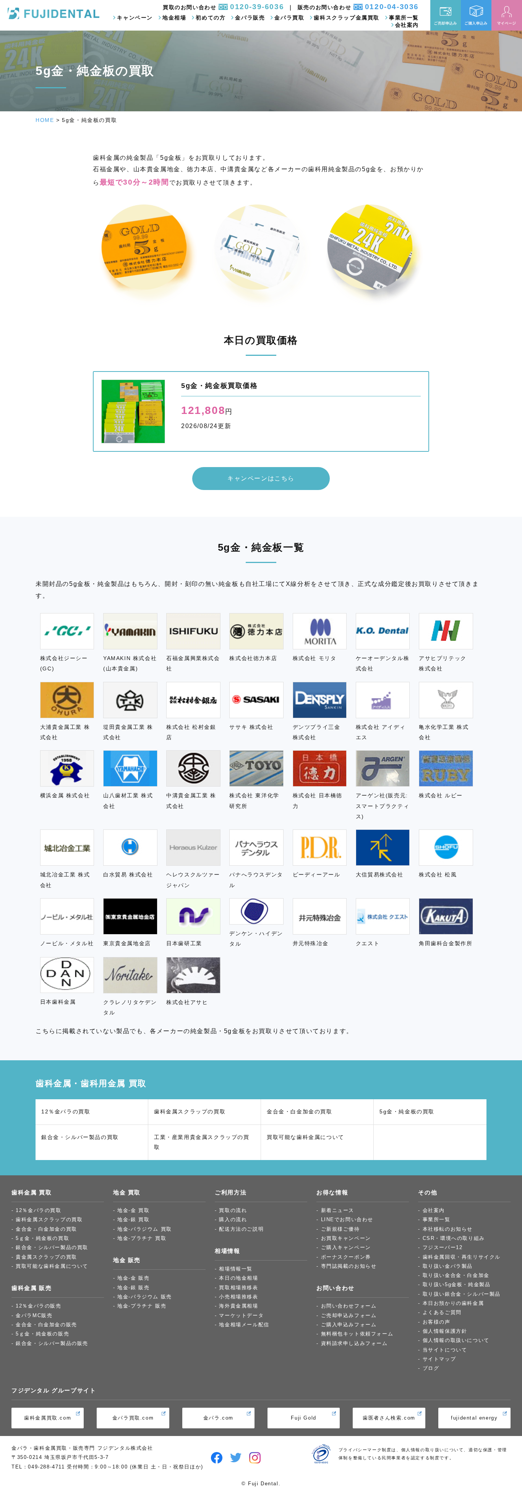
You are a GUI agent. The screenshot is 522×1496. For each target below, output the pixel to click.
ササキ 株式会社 (251, 727)
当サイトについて (445, 1350)
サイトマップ (439, 1359)
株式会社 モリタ (315, 658)
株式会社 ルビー (441, 795)
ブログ (431, 1368)
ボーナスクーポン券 (346, 1257)
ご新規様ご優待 (340, 1229)
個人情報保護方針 (445, 1331)
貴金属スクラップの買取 (46, 1257)
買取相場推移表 (238, 1287)
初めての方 (210, 18)
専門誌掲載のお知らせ (349, 1266)
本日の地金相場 (238, 1278)
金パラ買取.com (133, 1418)
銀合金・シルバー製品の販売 (52, 1343)
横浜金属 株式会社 (65, 795)
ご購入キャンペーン (346, 1247)
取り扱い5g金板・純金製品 (457, 1284)
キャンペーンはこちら (261, 478)
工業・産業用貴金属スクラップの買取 (202, 1142)
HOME (45, 120)
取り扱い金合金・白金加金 (456, 1275)
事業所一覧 (404, 18)
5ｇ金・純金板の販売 (42, 1334)
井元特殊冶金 (311, 943)
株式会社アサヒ (187, 1002)
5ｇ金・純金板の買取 (42, 1238)
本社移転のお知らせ (448, 1229)
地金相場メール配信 (244, 1324)
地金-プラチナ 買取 (141, 1238)
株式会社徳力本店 (253, 658)
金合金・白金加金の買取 (299, 1112)
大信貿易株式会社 (380, 874)
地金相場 (174, 18)
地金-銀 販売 (133, 1287)
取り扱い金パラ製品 (448, 1266)
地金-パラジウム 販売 (144, 1297)
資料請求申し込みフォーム (354, 1343)
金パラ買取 (289, 18)
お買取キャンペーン (346, 1238)
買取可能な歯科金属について (305, 1137)
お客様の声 (437, 1322)
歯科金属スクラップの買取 (189, 1112)
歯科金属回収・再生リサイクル (462, 1257)
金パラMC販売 (34, 1315)
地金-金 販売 (133, 1278)
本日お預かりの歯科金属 (453, 1303)
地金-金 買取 (133, 1210)
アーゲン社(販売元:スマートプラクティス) (382, 805)
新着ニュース (338, 1210)
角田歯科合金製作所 (445, 943)
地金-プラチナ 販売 (141, 1306)
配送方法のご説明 (241, 1229)
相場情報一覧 (236, 1269)
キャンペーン (135, 18)
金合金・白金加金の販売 (46, 1324)
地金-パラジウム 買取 (144, 1229)
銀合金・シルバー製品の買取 (80, 1137)
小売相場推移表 (238, 1297)
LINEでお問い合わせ (347, 1219)
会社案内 (407, 25)
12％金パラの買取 (65, 1112)
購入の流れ (233, 1219)
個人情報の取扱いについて (456, 1340)
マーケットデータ (241, 1315)
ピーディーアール (316, 874)
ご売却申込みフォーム (349, 1315)
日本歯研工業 (184, 943)
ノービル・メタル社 (67, 943)
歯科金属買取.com (47, 1418)
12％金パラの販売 (38, 1306)
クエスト (367, 943)
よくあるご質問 (442, 1312)
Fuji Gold (303, 1418)
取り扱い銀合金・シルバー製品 (462, 1294)
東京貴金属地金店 (127, 943)
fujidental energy (474, 1418)
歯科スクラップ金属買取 (346, 18)
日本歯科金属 (58, 1002)
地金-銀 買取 (133, 1219)
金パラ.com (218, 1418)
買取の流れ (233, 1210)
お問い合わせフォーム (349, 1306)
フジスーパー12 (443, 1247)
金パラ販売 (250, 18)
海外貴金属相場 (238, 1306)
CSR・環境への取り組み (454, 1238)
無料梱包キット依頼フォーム (357, 1334)
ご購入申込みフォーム (349, 1324)
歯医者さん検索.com (389, 1418)
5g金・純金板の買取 (406, 1112)
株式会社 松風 (438, 874)
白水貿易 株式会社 (128, 874)
